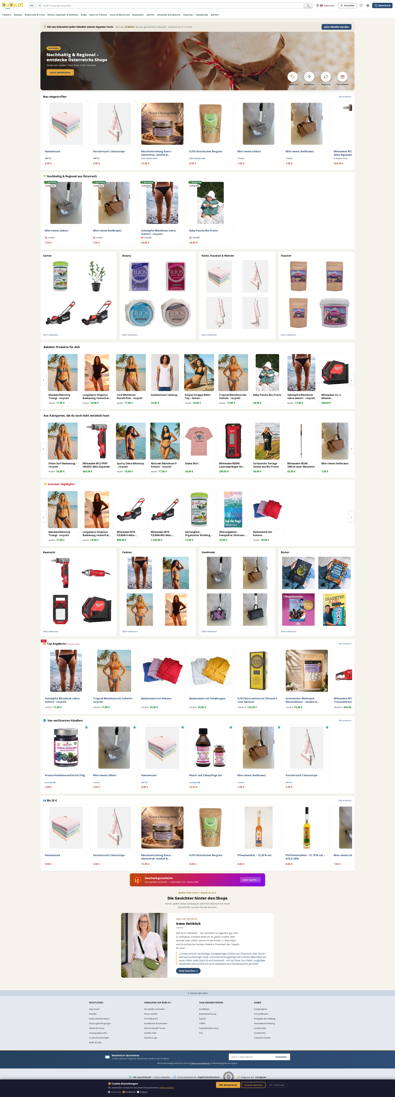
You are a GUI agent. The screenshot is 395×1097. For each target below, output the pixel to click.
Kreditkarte (204, 1009)
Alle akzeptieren (228, 1084)
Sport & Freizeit (98, 14)
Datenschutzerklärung (200, 1063)
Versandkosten (261, 1013)
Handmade (202, 14)
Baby (84, 14)
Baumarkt (138, 14)
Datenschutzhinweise (99, 1018)
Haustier (188, 14)
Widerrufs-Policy (96, 1028)
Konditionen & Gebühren (155, 1023)
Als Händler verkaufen (154, 1009)
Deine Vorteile (150, 1013)
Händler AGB (150, 1033)
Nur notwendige (276, 1085)
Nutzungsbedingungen (100, 1023)
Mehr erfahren (167, 1087)
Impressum (94, 1009)
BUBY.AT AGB (95, 1042)
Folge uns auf (253, 1077)
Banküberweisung (207, 1013)
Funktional (130, 1092)
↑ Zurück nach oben (197, 993)
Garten (150, 14)
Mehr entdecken (50, 334)
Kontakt (92, 1013)
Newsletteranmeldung (264, 1023)
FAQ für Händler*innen (154, 1028)
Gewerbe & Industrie (168, 14)
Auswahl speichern (253, 1085)
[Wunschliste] (361, 5)
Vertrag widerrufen (98, 1033)
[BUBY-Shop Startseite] (12, 5)
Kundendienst (260, 1009)
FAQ (201, 1033)
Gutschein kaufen (262, 1037)
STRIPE (202, 1023)
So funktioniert (151, 1018)
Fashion (6, 14)
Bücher (215, 14)
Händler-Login (150, 1037)
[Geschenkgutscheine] (367, 5)
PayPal (202, 1018)
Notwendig (116, 1092)
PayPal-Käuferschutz (208, 1028)
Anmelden (281, 1056)
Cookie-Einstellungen (99, 1037)
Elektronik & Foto (35, 14)
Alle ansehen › (345, 96)
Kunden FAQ (260, 1033)
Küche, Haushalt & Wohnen (63, 14)
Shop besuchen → (188, 970)
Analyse (143, 1092)
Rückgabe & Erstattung (264, 1018)
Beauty (18, 14)
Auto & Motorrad (120, 14)
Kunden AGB (260, 1028)
